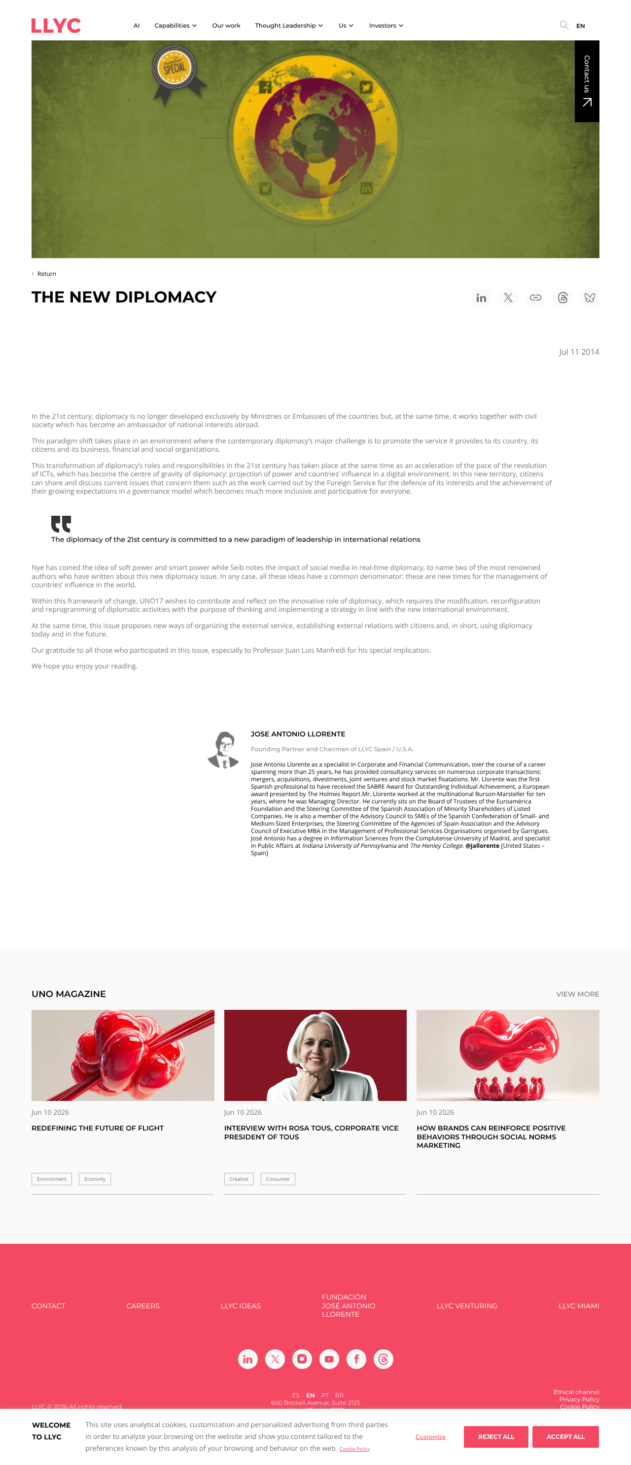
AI (137, 26)
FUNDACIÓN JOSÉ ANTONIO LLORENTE (349, 1306)
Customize (431, 1436)
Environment (52, 1179)
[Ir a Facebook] (356, 1359)
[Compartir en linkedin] (481, 297)
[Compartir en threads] (562, 297)
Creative (239, 1179)
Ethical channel (576, 1392)
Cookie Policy (355, 1448)
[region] (315, 1437)
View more (577, 994)
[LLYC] (56, 25)
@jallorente (482, 845)
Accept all (566, 1436)
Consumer (278, 1179)
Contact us (587, 74)
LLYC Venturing (467, 1306)
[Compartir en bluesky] (589, 297)
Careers (142, 1306)
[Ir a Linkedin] (248, 1359)
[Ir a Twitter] (275, 1359)
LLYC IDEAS (241, 1306)
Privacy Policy (579, 1399)
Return (46, 273)
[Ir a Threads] (383, 1359)
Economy (94, 1179)
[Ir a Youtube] (329, 1359)
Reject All (496, 1436)
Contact (48, 1306)
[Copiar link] (535, 297)
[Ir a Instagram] (302, 1359)
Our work (226, 26)
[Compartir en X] (508, 297)
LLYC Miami (579, 1306)
